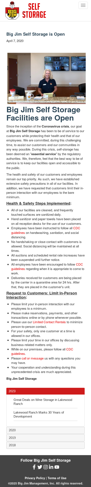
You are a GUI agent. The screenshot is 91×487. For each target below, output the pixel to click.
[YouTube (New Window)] (56, 468)
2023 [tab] (12, 391)
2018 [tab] (12, 445)
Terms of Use (57, 478)
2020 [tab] (12, 430)
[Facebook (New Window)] (34, 468)
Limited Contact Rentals (49, 322)
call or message (33, 358)
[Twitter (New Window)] (39, 468)
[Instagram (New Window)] (45, 468)
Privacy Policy (35, 478)
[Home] (25, 10)
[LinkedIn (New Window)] (51, 468)
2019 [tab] (12, 438)
